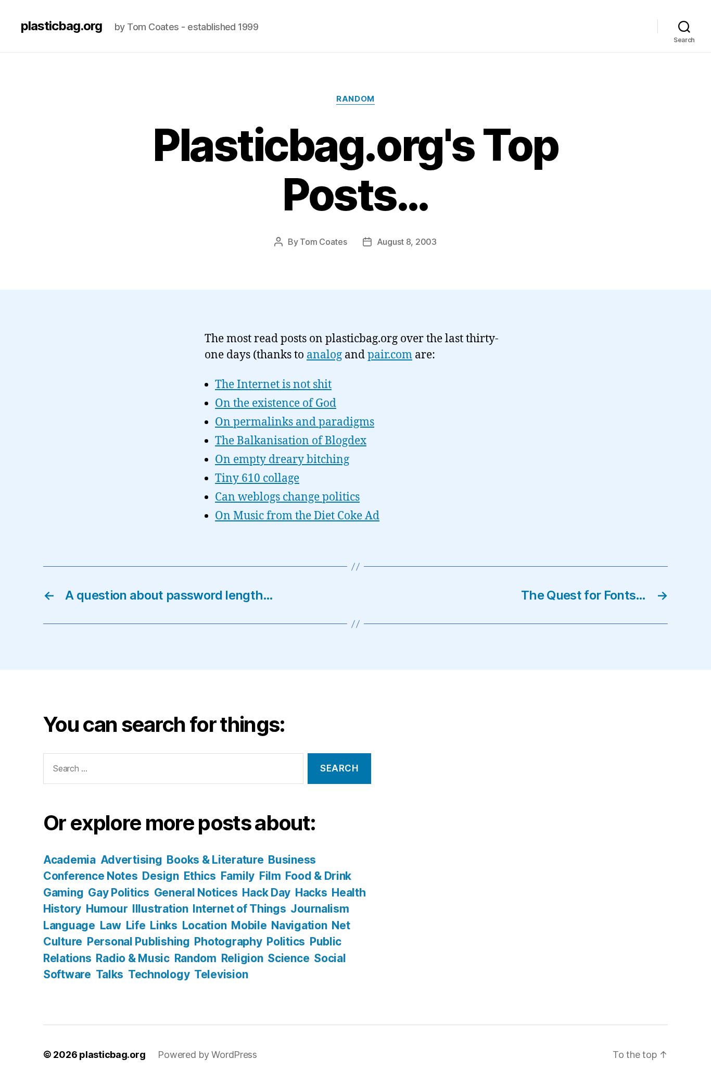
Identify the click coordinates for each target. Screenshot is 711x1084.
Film (270, 875)
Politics (285, 941)
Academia (69, 859)
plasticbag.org (61, 26)
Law (110, 925)
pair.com (389, 355)
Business (292, 859)
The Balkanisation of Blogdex (290, 441)
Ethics (200, 875)
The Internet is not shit (273, 385)
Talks (110, 974)
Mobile (248, 925)
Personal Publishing (138, 941)
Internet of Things (239, 908)
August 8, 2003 (407, 241)
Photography (228, 941)
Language (69, 925)
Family (238, 875)
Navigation (299, 925)
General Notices (196, 892)
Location (204, 925)
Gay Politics (118, 892)
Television (221, 974)
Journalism (319, 908)
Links (163, 925)
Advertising (131, 859)
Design (160, 875)
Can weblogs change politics (287, 497)
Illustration (160, 908)
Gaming (63, 892)
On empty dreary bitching (282, 460)
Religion (242, 958)
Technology (158, 974)
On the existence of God (275, 403)
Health (348, 892)
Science (288, 958)
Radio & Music (133, 958)
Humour (107, 908)
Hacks (311, 892)
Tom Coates (323, 241)
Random (355, 99)
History (62, 908)
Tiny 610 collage (257, 478)
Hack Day (266, 892)
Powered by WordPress (207, 1054)
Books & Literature (215, 859)
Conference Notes (90, 875)
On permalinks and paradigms (294, 422)
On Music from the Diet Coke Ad (297, 516)
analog (324, 355)
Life (136, 925)
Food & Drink (318, 875)
